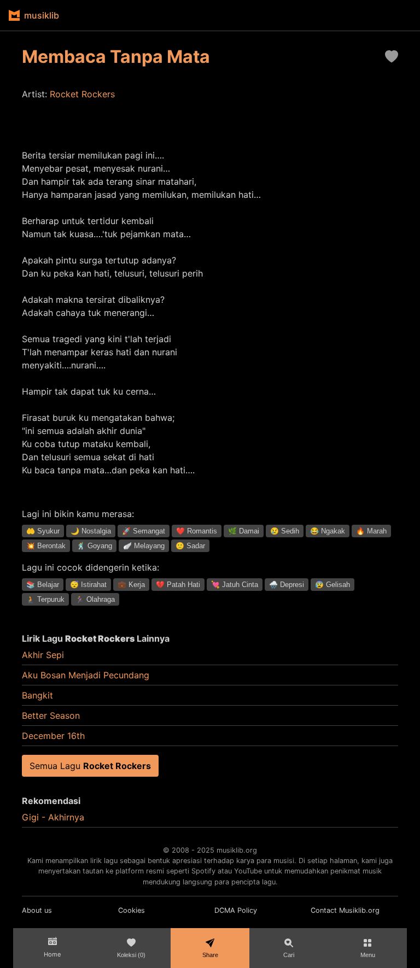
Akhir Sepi (43, 654)
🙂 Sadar (190, 546)
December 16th (53, 735)
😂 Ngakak (327, 531)
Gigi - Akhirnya (53, 817)
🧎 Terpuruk (45, 599)
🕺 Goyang (94, 546)
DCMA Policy (235, 910)
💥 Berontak (46, 546)
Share (210, 955)
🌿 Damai (243, 531)
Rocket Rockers (82, 94)
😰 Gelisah (332, 584)
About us (37, 910)
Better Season (51, 715)
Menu (367, 955)
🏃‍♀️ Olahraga (95, 599)
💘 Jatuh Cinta (234, 584)
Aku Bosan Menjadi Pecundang (85, 675)
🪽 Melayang (144, 546)
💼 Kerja (131, 584)
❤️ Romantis (196, 531)
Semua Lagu (90, 765)
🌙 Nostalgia (91, 531)
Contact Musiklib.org (345, 910)
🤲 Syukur (43, 531)
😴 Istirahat (88, 584)
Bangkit (37, 695)
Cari (288, 955)
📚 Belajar (42, 584)
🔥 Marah (371, 531)
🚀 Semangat (143, 531)
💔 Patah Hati (178, 584)
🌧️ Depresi (286, 584)
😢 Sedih (284, 531)
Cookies (131, 910)
